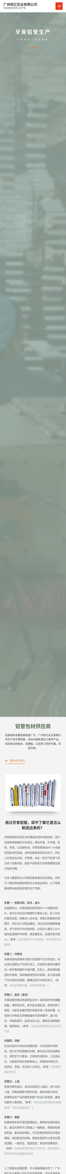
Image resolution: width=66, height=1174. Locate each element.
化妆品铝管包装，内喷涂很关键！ (28, 985)
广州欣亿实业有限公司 (20, 5)
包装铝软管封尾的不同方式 (29, 1148)
